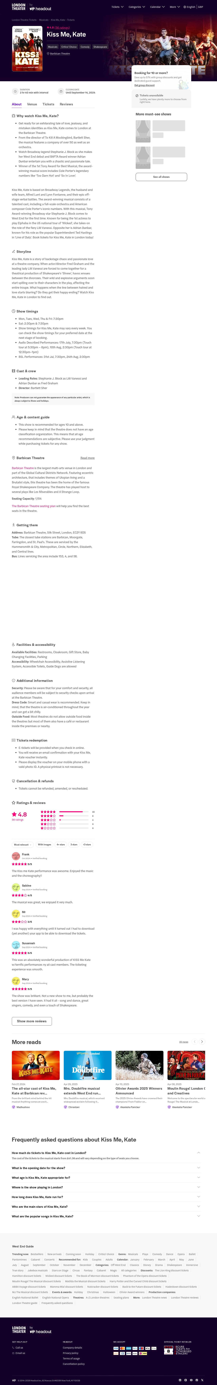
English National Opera (55, 1297)
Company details (72, 1347)
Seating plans (121, 1297)
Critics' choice (106, 1254)
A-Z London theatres (97, 1297)
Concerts (49, 1259)
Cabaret (35, 1259)
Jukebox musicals (38, 1270)
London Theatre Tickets (24, 19)
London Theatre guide (24, 1303)
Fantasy (88, 1270)
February (149, 1259)
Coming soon (73, 1254)
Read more (88, 457)
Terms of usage (71, 1358)
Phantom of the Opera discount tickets (145, 1275)
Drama (159, 1265)
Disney (147, 1265)
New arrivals (54, 1254)
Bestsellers (37, 1254)
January (134, 1259)
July (14, 1265)
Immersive (192, 1265)
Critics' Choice (69, 46)
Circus (76, 1270)
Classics (134, 1265)
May (181, 1259)
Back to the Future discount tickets (141, 1286)
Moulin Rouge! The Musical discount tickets (36, 1281)
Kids (85, 1259)
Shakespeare (100, 46)
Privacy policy (70, 1353)
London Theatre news (154, 1297)
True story (17, 1270)
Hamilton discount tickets (26, 1275)
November (69, 1265)
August (25, 1265)
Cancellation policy (74, 1363)
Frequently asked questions (57, 1303)
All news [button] (183, 1041)
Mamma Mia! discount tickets (66, 1286)
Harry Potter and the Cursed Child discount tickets (138, 1281)
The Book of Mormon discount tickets (97, 1275)
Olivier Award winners (132, 1292)
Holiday (89, 1254)
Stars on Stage (60, 1270)
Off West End (118, 1265)
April (172, 1259)
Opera (181, 1254)
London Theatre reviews (185, 1297)
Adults (109, 1259)
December (85, 1265)
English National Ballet (25, 1297)
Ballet (192, 1254)
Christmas (93, 1292)
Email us (20, 1353)
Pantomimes (19, 1259)
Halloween (109, 1292)
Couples (96, 1259)
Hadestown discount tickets (181, 1286)
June (191, 1259)
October (54, 1265)
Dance (169, 1254)
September (39, 1265)
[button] (118, 7)
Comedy (85, 46)
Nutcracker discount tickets (102, 1286)
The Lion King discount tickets (172, 1270)
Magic (113, 1270)
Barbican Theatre (60, 53)
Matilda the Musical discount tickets (85, 1281)
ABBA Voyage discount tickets (29, 1286)
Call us (19, 1347)
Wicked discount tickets (58, 1275)
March (161, 1259)
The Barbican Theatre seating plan (34, 506)
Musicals (43, 19)
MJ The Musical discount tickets (30, 1292)
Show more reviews (32, 1021)
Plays (145, 1254)
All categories (128, 1270)
